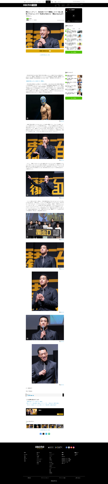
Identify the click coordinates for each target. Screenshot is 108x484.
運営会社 (29, 477)
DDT (56, 128)
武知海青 (31, 78)
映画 (55, 5)
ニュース (34, 1)
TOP (25, 1)
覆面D (30, 18)
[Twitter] (43, 434)
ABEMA (59, 75)
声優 (50, 457)
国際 (25, 457)
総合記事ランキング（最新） (66, 458)
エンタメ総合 (57, 4)
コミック (50, 455)
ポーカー (59, 1)
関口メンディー (48, 75)
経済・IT (25, 458)
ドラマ (81, 4)
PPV (75, 455)
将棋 (52, 1)
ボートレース (39, 460)
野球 (37, 454)
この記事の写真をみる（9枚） (45, 54)
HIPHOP (63, 5)
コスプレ (50, 460)
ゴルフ (38, 457)
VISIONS (76, 454)
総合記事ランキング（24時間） (66, 459)
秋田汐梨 (55, 76)
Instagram (74, 447)
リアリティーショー (74, 4)
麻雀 (55, 1)
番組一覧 (63, 463)
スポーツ (39, 1)
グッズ (50, 456)
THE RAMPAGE (37, 78)
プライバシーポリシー (45, 477)
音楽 (59, 5)
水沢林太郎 (50, 76)
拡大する (62, 121)
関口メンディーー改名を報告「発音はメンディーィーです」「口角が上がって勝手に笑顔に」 (43, 403)
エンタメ (48, 1)
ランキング (29, 1)
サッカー (38, 455)
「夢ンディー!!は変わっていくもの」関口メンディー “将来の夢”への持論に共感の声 (41, 404)
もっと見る (73, 52)
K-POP (68, 4)
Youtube (71, 447)
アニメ (44, 1)
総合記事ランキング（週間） (66, 460)
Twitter (69, 447)
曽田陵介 (60, 76)
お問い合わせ (78, 477)
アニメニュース (51, 454)
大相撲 (38, 456)
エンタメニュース (31, 8)
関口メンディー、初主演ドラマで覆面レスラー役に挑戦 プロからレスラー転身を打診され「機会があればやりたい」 (58, 8)
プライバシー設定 (62, 477)
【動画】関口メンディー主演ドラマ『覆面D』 (35, 81)
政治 (25, 459)
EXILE (37, 75)
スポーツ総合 (39, 461)
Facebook (67, 447)
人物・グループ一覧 (65, 462)
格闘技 (38, 462)
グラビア (68, 5)
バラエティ (63, 4)
